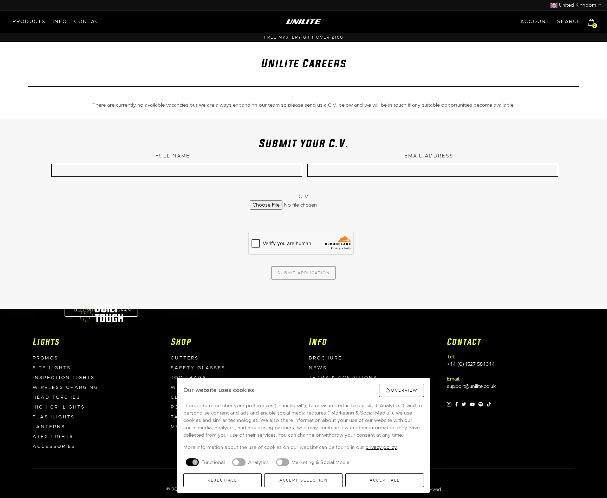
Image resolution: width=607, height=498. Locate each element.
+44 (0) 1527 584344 (471, 364)
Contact (88, 21)
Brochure (325, 358)
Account (535, 21)
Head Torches (56, 397)
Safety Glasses (198, 368)
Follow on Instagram (101, 310)
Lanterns (49, 427)
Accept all (385, 480)
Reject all (222, 480)
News (318, 368)
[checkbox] (204, 462)
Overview (404, 390)
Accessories (54, 446)
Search (569, 21)
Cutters (185, 358)
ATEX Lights (53, 436)
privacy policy (381, 447)
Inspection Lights (64, 378)
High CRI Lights (59, 407)
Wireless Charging (66, 387)
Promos (45, 358)
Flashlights (54, 417)
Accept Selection (303, 480)
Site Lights (52, 368)
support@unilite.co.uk (471, 386)
